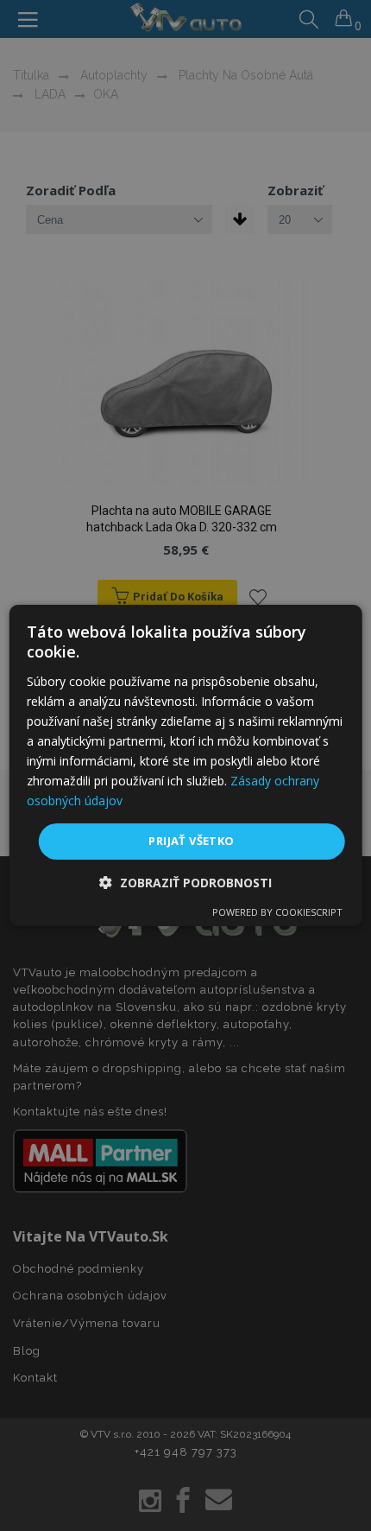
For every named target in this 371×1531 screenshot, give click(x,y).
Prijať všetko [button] (191, 840)
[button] (185, 883)
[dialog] (185, 765)
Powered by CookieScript (277, 911)
